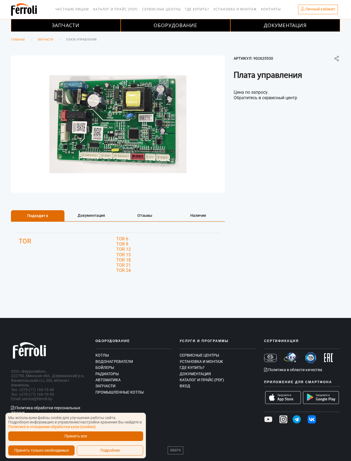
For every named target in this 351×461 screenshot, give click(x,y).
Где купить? (197, 9)
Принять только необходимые (41, 450)
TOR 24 (123, 270)
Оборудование (175, 25)
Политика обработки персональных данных (45, 410)
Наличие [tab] (198, 215)
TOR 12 (123, 249)
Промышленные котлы (119, 392)
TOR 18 (123, 260)
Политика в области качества (294, 370)
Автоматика (108, 380)
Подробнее (110, 450)
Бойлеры (104, 367)
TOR (25, 241)
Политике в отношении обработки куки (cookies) (52, 427)
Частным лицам (72, 9)
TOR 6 (122, 238)
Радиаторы (107, 374)
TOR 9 (122, 244)
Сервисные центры (161, 9)
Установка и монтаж (235, 9)
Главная (18, 39)
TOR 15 (123, 254)
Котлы (102, 355)
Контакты (271, 9)
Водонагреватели (114, 361)
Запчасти (66, 25)
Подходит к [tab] (37, 216)
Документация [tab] (91, 215)
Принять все (75, 436)
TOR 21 (123, 265)
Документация (285, 25)
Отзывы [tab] (144, 215)
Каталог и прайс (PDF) (115, 9)
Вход (185, 386)
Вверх (175, 450)
